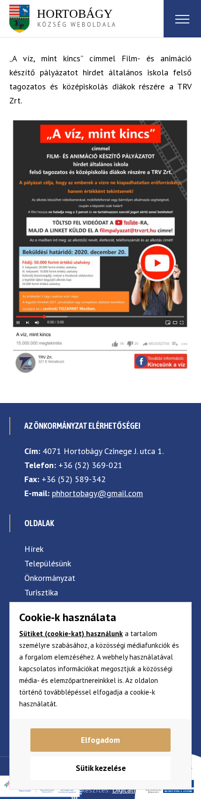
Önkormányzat (49, 577)
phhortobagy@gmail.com (97, 493)
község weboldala (77, 18)
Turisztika (41, 592)
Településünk (47, 563)
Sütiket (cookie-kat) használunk (71, 633)
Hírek (33, 548)
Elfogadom (100, 740)
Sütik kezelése (101, 768)
